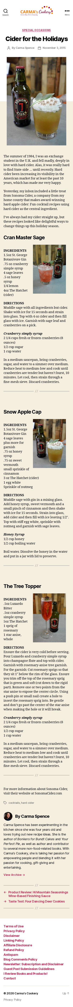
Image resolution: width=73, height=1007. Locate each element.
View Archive (14, 874)
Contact (10, 978)
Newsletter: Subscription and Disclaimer (34, 964)
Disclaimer (12, 936)
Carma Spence (25, 47)
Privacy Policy (14, 931)
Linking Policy (14, 940)
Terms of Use (13, 926)
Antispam (11, 954)
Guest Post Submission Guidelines (29, 969)
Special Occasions (36, 30)
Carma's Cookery (26, 993)
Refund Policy (14, 950)
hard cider (27, 802)
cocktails (14, 802)
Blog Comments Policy (20, 959)
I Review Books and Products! (25, 973)
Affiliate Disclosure (18, 945)
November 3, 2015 (54, 47)
